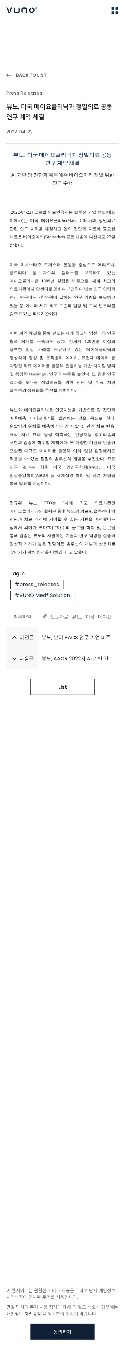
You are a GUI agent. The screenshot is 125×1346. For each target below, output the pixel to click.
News (32, 29)
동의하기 (62, 1331)
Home (12, 29)
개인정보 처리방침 (23, 1314)
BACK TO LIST (31, 75)
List (62, 687)
